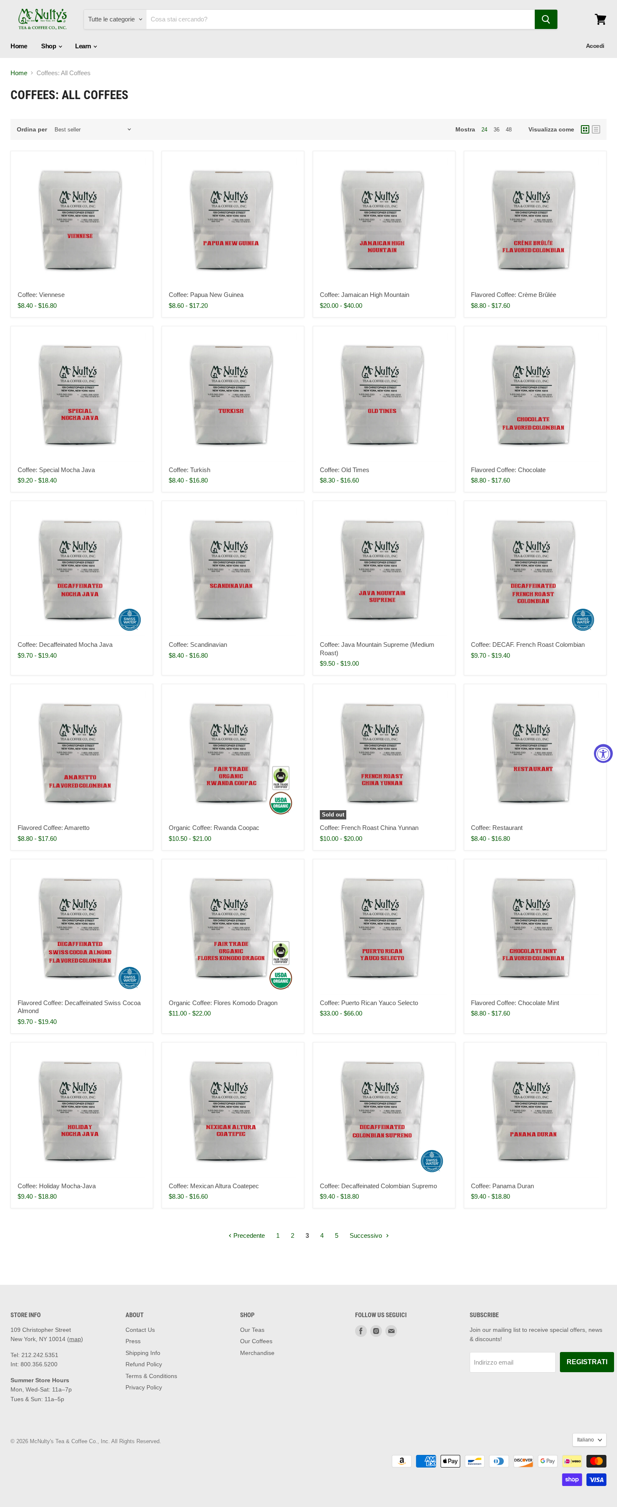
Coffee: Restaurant (497, 827)
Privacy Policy (143, 1387)
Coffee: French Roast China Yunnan (369, 827)
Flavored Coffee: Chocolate (508, 469)
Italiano (585, 1440)
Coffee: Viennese (41, 294)
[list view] (596, 129)
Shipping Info (142, 1352)
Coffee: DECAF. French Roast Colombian (528, 644)
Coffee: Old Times (344, 469)
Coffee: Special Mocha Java (56, 469)
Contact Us (140, 1329)
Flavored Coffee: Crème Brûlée (513, 294)
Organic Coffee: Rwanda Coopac (214, 827)
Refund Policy (143, 1364)
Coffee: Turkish (189, 469)
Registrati (587, 1361)
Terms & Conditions (151, 1376)
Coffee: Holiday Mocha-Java (57, 1185)
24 (484, 129)
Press (133, 1341)
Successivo (367, 1235)
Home (18, 46)
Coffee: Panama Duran (502, 1185)
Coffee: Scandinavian (198, 644)
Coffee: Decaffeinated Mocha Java (65, 644)
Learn (83, 46)
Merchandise (257, 1352)
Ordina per (32, 129)
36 (496, 129)
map (75, 1339)
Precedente (248, 1235)
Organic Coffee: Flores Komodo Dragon (223, 1002)
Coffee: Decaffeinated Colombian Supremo (378, 1185)
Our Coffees (256, 1341)
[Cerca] (546, 19)
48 (509, 129)
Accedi (595, 45)
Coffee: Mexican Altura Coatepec (214, 1185)
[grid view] (585, 129)
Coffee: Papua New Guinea (206, 294)
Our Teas (252, 1329)
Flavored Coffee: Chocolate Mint (515, 1002)
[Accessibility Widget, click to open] (603, 753)
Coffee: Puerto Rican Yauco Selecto (369, 1002)
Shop (49, 46)
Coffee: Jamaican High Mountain (364, 294)
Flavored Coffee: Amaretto (53, 827)
